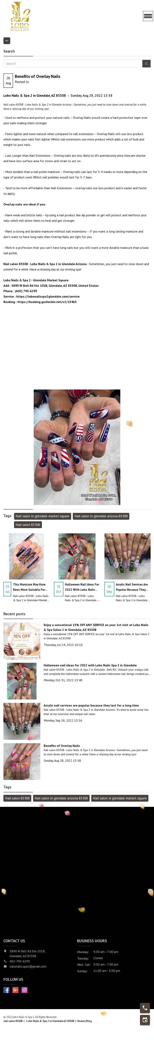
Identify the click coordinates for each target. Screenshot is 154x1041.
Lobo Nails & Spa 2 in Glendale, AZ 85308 (34, 95)
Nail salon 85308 (28, 525)
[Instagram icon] (24, 990)
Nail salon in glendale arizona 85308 (101, 516)
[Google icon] (15, 990)
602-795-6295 (20, 961)
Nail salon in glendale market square (42, 516)
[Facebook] (6, 990)
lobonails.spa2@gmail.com (28, 966)
